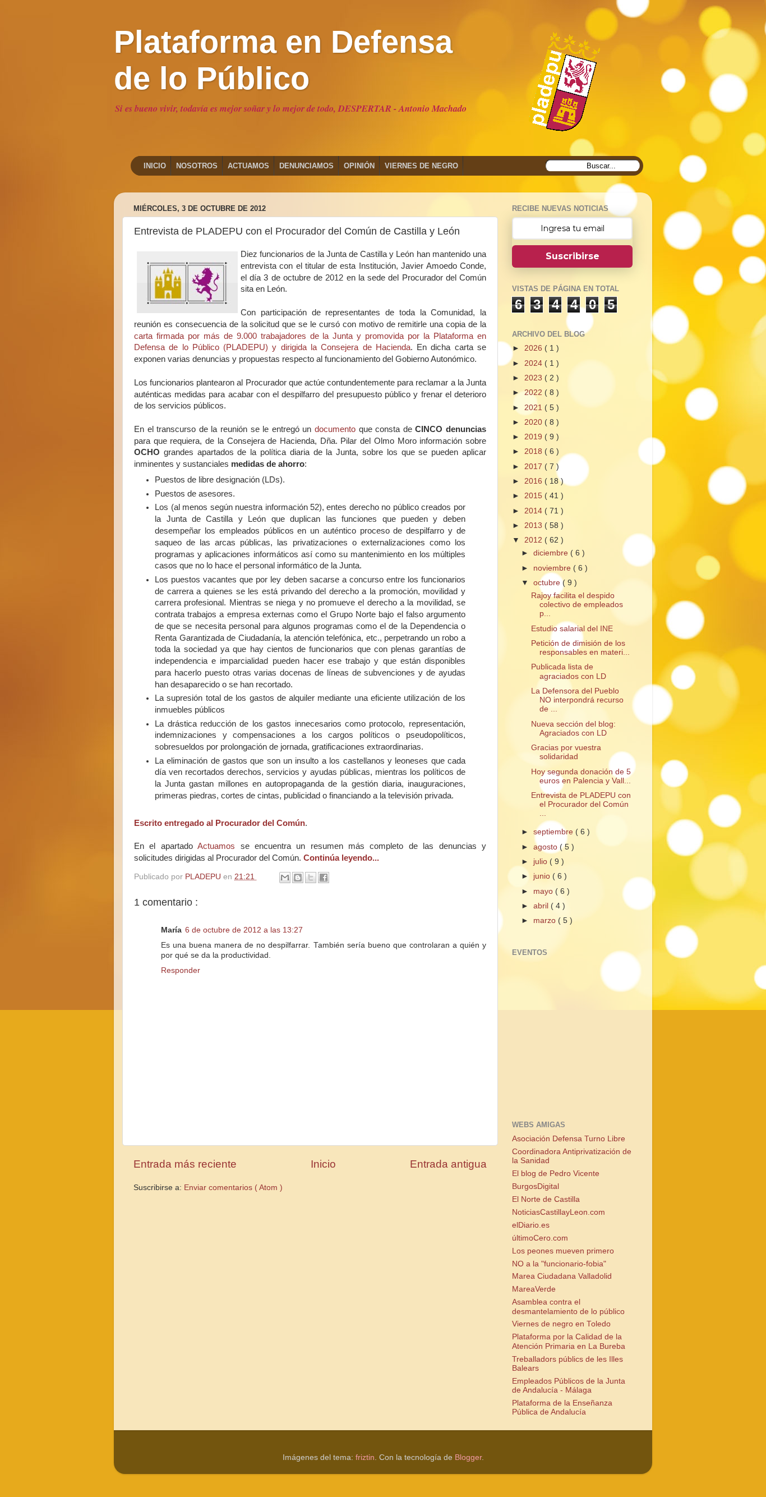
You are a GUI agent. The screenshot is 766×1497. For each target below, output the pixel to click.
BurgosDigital (535, 1186)
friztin (365, 1457)
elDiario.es (531, 1225)
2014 (534, 511)
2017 (534, 466)
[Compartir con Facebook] (323, 877)
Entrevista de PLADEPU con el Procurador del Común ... (581, 804)
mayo (544, 891)
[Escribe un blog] (297, 877)
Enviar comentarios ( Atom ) (233, 1187)
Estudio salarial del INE (572, 628)
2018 (534, 451)
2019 (534, 437)
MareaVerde (534, 1289)
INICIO (155, 166)
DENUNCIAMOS (306, 166)
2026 (534, 348)
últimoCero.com (540, 1238)
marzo (545, 920)
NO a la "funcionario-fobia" (559, 1264)
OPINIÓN (359, 166)
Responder (180, 970)
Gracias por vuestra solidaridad (566, 752)
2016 (534, 481)
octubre (547, 582)
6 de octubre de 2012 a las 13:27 (244, 930)
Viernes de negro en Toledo (561, 1324)
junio (542, 876)
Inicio (323, 1164)
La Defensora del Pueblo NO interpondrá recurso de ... (577, 700)
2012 (534, 540)
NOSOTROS (197, 166)
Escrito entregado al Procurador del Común (219, 823)
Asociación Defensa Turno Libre (568, 1139)
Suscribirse (572, 256)
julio (541, 861)
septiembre (554, 832)
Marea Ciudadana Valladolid (562, 1276)
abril (542, 906)
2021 (534, 407)
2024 (534, 363)
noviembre (553, 568)
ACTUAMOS (248, 166)
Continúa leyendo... (341, 857)
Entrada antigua (448, 1164)
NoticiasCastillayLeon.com (558, 1212)
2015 (534, 496)
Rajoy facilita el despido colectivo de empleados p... (577, 604)
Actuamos (216, 846)
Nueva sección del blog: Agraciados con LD (573, 728)
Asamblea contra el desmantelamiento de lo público (568, 1306)
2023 (534, 378)
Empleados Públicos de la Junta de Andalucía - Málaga (568, 1385)
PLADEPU (204, 877)
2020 (534, 422)
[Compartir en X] (310, 877)
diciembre (551, 553)
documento (335, 429)
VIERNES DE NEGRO (421, 166)
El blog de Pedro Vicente (555, 1173)
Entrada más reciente (185, 1164)
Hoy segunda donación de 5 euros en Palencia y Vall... (581, 776)
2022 (534, 392)
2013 (534, 525)
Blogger (468, 1457)
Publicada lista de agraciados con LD (568, 671)
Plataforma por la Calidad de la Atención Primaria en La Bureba (568, 1341)
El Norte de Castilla (546, 1199)
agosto (546, 847)
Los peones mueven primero (563, 1251)
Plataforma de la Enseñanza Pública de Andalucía (562, 1407)
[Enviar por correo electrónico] (284, 877)
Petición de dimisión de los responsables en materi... (580, 647)
